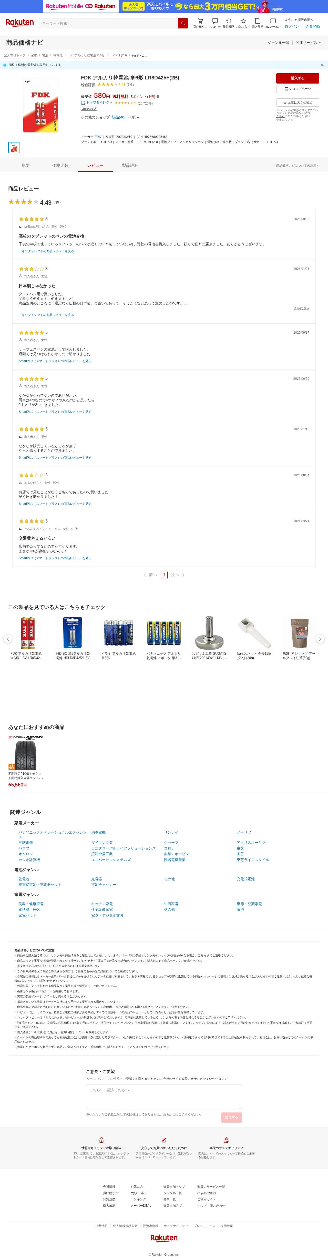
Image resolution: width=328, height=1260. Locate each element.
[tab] (25, 165)
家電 (34, 55)
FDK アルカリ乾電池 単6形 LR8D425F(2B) (97, 55)
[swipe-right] (320, 639)
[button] (215, 23)
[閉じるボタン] (323, 65)
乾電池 (58, 55)
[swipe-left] (8, 639)
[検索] (183, 23)
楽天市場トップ (15, 55)
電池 (45, 55)
